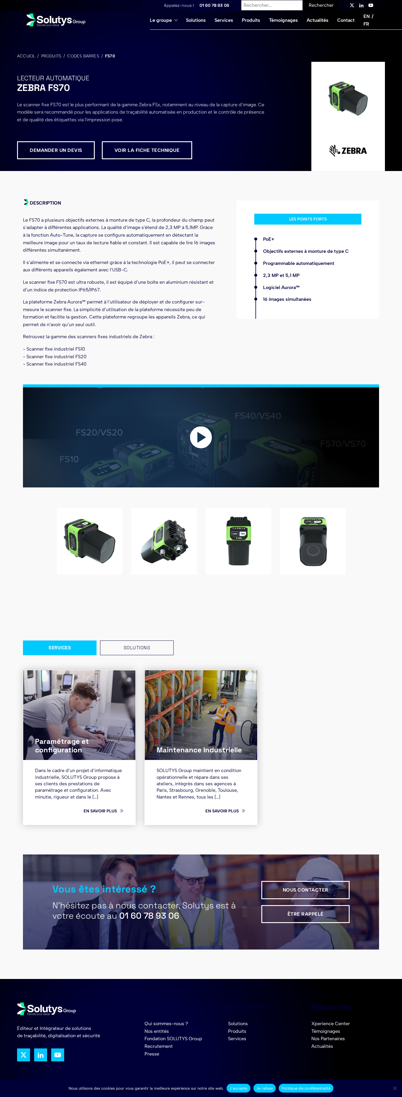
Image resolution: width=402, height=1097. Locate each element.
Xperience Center (330, 1023)
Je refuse (264, 1088)
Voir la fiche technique (147, 150)
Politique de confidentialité (306, 1088)
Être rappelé (306, 914)
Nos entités (156, 1031)
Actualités (317, 20)
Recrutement (158, 1046)
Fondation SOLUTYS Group (173, 1038)
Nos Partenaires (328, 1038)
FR (366, 24)
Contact (346, 20)
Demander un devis (56, 150)
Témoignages (283, 20)
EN (366, 16)
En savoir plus (100, 811)
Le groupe (161, 20)
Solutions (196, 20)
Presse (151, 1054)
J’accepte (238, 1088)
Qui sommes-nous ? (166, 1023)
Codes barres (83, 56)
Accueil (26, 56)
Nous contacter (305, 890)
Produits (251, 20)
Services (224, 20)
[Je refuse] (395, 1088)
